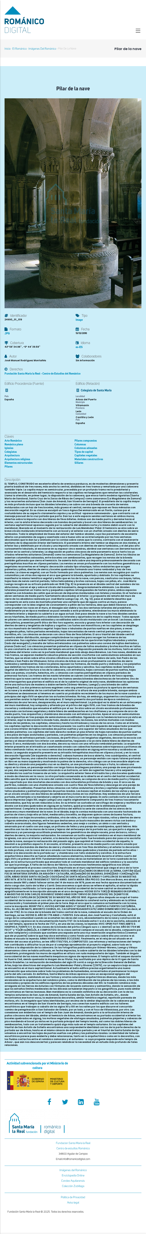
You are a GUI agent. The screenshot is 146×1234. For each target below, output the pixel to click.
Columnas (80, 444)
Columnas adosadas (86, 448)
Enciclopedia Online (73, 1175)
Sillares (79, 462)
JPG (7, 333)
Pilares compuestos (86, 440)
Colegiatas (11, 451)
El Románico (19, 48)
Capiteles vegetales (86, 455)
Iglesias (9, 448)
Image (79, 319)
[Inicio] (37, 19)
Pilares (9, 466)
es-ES (79, 347)
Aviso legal (73, 1202)
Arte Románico (13, 440)
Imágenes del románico (42, 48)
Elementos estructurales (19, 462)
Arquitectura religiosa (17, 459)
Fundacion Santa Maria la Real (73, 1143)
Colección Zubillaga (73, 1186)
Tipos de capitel (84, 451)
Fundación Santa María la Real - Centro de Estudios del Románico (42, 373)
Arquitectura (12, 455)
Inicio (7, 48)
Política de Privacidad (73, 1197)
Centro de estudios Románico (73, 1148)
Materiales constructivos (89, 459)
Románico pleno (14, 444)
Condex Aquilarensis (73, 1180)
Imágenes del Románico (73, 1170)
